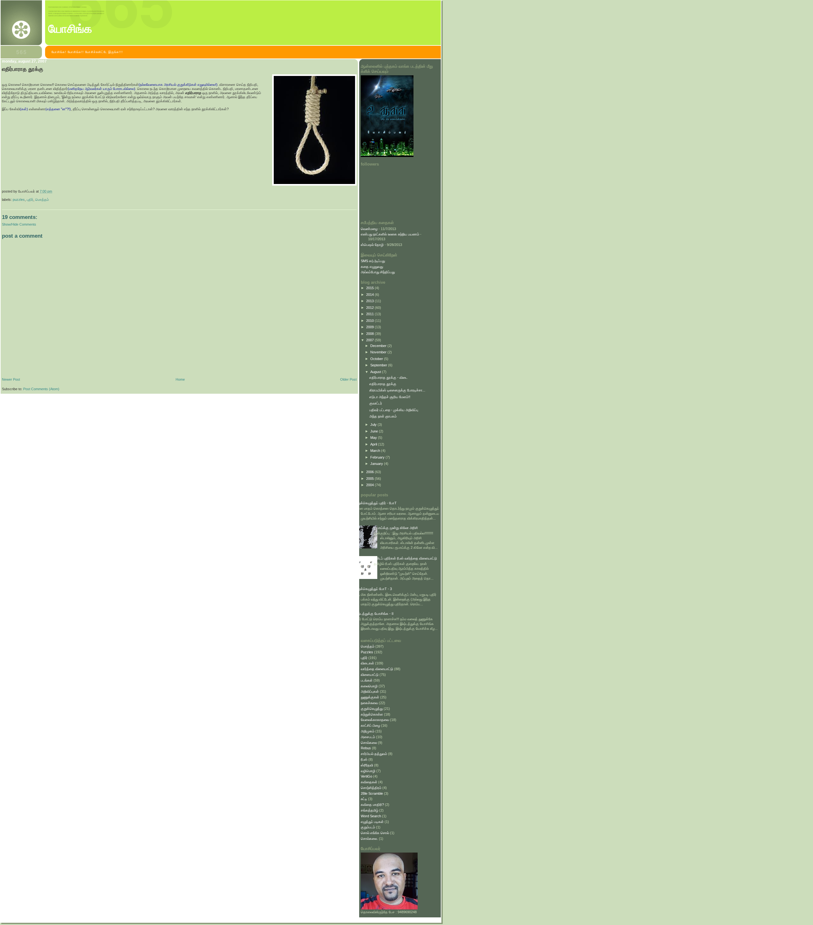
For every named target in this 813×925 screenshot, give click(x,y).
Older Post (348, 379)
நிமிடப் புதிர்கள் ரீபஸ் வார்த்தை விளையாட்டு (405, 558)
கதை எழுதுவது (372, 267)
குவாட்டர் (375, 403)
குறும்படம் (368, 827)
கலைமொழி (369, 686)
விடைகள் (367, 663)
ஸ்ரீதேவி (367, 765)
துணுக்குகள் (370, 697)
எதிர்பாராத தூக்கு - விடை (388, 377)
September (379, 365)
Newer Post (11, 379)
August (376, 372)
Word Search (371, 816)
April (374, 444)
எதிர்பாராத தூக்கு (22, 69)
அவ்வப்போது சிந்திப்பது (378, 272)
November (378, 352)
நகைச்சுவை (369, 703)
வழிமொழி (368, 771)
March (375, 450)
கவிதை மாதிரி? (372, 804)
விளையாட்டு (370, 675)
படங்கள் (367, 680)
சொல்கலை (369, 743)
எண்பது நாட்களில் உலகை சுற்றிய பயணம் (390, 234)
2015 (370, 288)
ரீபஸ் (364, 759)
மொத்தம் (42, 199)
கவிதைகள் (369, 782)
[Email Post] (53, 191)
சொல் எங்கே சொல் (375, 833)
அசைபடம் (368, 737)
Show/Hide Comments (19, 224)
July (374, 424)
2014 (370, 294)
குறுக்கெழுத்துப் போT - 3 (373, 589)
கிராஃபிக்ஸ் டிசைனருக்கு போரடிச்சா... (397, 390)
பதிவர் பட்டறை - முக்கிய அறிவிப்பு (393, 410)
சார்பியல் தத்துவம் (374, 754)
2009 (370, 327)
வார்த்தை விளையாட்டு (377, 669)
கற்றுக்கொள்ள (372, 714)
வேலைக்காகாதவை (375, 720)
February (378, 457)
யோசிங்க (70, 29)
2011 (370, 314)
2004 (370, 485)
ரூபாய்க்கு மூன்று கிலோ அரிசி (396, 528)
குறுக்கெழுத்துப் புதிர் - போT (375, 503)
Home (180, 379)
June (374, 431)
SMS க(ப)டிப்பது (373, 261)
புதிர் (30, 199)
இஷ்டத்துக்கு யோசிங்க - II (373, 614)
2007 (370, 340)
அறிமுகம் (367, 731)
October (377, 359)
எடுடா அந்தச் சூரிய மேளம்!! (389, 397)
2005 (370, 478)
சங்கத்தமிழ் (369, 810)
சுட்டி (364, 799)
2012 (370, 307)
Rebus (366, 748)
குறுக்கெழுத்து (372, 709)
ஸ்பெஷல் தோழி (372, 245)
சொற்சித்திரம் (371, 788)
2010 (370, 321)
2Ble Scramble (372, 793)
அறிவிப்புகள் (370, 691)
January (377, 464)
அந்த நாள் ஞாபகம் (383, 416)
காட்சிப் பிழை (370, 725)
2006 (370, 472)
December (378, 346)
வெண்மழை (369, 229)
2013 (370, 301)
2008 (370, 334)
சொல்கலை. (369, 838)
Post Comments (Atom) (41, 389)
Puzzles (19, 199)
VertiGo (366, 776)
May (374, 437)
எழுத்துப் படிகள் (372, 822)
